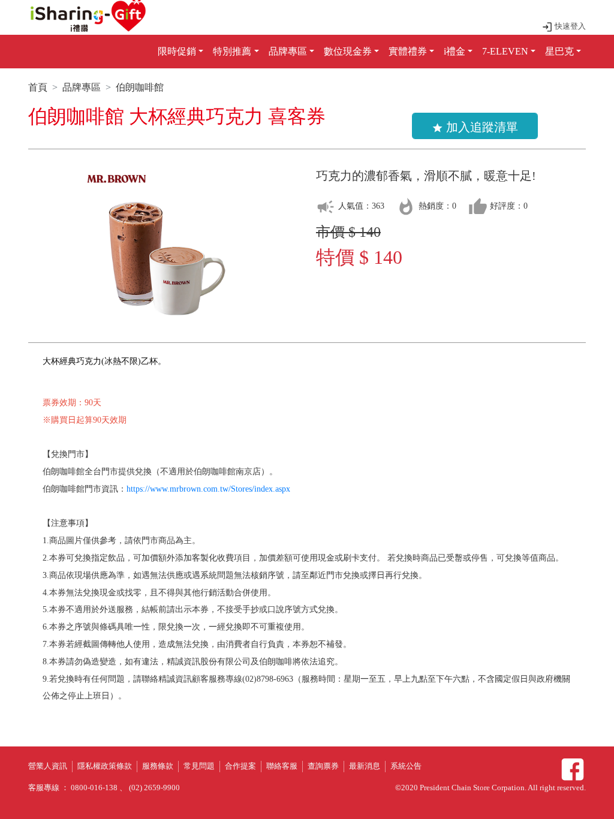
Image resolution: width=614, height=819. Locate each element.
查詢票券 (323, 766)
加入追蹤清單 (475, 127)
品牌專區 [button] (288, 51)
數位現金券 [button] (348, 51)
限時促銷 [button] (177, 51)
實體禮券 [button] (408, 51)
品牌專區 (81, 87)
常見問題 (199, 766)
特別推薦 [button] (232, 51)
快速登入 (569, 26)
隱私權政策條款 (104, 766)
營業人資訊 (47, 766)
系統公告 (406, 766)
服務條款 (157, 766)
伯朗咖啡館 (140, 87)
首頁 (37, 87)
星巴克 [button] (559, 51)
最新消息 (364, 766)
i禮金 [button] (454, 51)
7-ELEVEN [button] (505, 51)
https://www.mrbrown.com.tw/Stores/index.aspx (208, 488)
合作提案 (240, 766)
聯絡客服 (281, 766)
